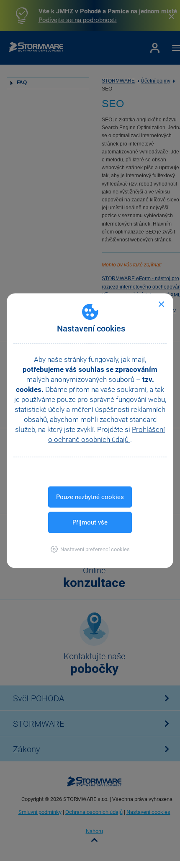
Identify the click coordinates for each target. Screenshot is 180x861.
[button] (90, 549)
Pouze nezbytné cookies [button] (90, 496)
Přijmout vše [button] (90, 522)
